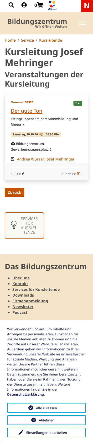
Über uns (21, 278)
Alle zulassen (46, 408)
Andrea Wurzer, (31, 159)
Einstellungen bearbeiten (46, 432)
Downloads (23, 295)
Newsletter (22, 306)
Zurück (14, 192)
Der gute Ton (26, 110)
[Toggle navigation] (82, 23)
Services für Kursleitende (36, 289)
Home (10, 40)
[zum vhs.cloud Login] (53, 5)
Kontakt (20, 283)
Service (27, 40)
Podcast (19, 312)
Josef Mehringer (60, 159)
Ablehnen (46, 420)
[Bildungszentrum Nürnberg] (37, 23)
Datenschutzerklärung (25, 394)
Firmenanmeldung (30, 301)
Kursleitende (50, 40)
